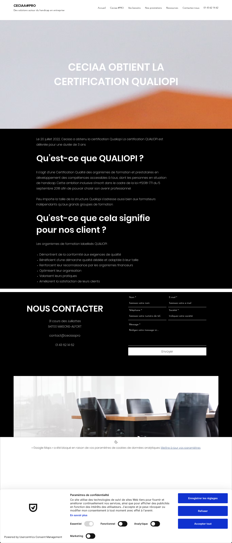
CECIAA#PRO (25, 5)
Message (134, 324)
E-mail (172, 297)
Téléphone (134, 310)
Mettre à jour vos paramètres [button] (181, 448)
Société (173, 310)
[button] (116, 7)
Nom (131, 297)
